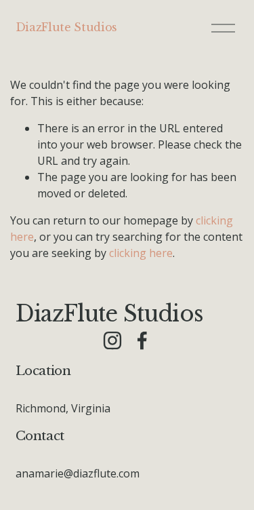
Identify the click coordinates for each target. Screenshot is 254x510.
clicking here (141, 253)
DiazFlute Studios (67, 27)
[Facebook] (142, 340)
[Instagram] (112, 340)
